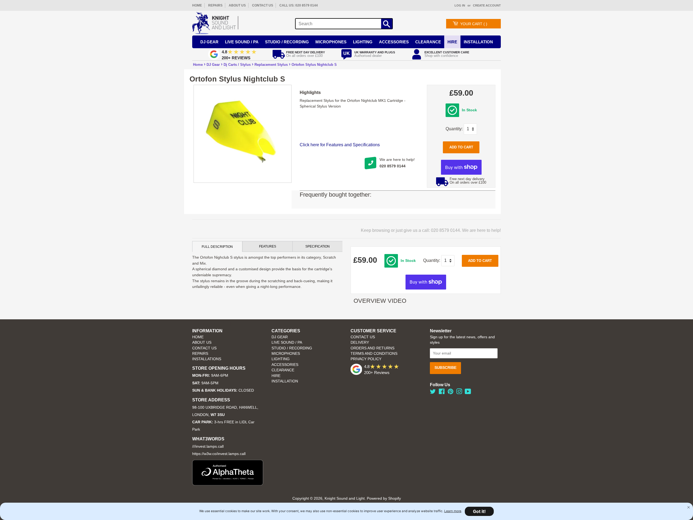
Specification (317, 246)
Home (198, 65)
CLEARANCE (283, 370)
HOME (197, 5)
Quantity (454, 128)
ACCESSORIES (285, 365)
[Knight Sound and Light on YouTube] (468, 393)
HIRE (276, 376)
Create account (487, 5)
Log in (460, 5)
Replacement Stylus (271, 65)
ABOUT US (237, 5)
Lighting (362, 42)
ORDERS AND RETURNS (372, 348)
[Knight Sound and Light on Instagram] (459, 393)
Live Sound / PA (242, 42)
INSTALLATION (478, 42)
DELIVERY (360, 342)
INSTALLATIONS (206, 359)
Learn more (452, 511)
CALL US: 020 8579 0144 (298, 5)
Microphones (330, 42)
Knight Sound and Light (345, 498)
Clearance (428, 42)
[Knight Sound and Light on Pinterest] (450, 393)
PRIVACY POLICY (366, 359)
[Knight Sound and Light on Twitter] (433, 393)
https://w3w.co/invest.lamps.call (219, 454)
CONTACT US (262, 5)
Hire (452, 42)
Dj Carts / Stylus (237, 65)
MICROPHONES (286, 354)
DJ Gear (209, 42)
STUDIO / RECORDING (292, 348)
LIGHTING (281, 359)
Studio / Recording (287, 42)
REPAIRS (215, 5)
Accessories (394, 42)
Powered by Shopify (384, 498)
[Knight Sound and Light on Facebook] (442, 393)
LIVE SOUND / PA (287, 342)
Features (267, 246)
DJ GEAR (280, 337)
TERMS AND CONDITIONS (374, 354)
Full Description (217, 246)
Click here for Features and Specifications (340, 144)
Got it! (479, 511)
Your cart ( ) (473, 24)
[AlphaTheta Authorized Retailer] (227, 484)
